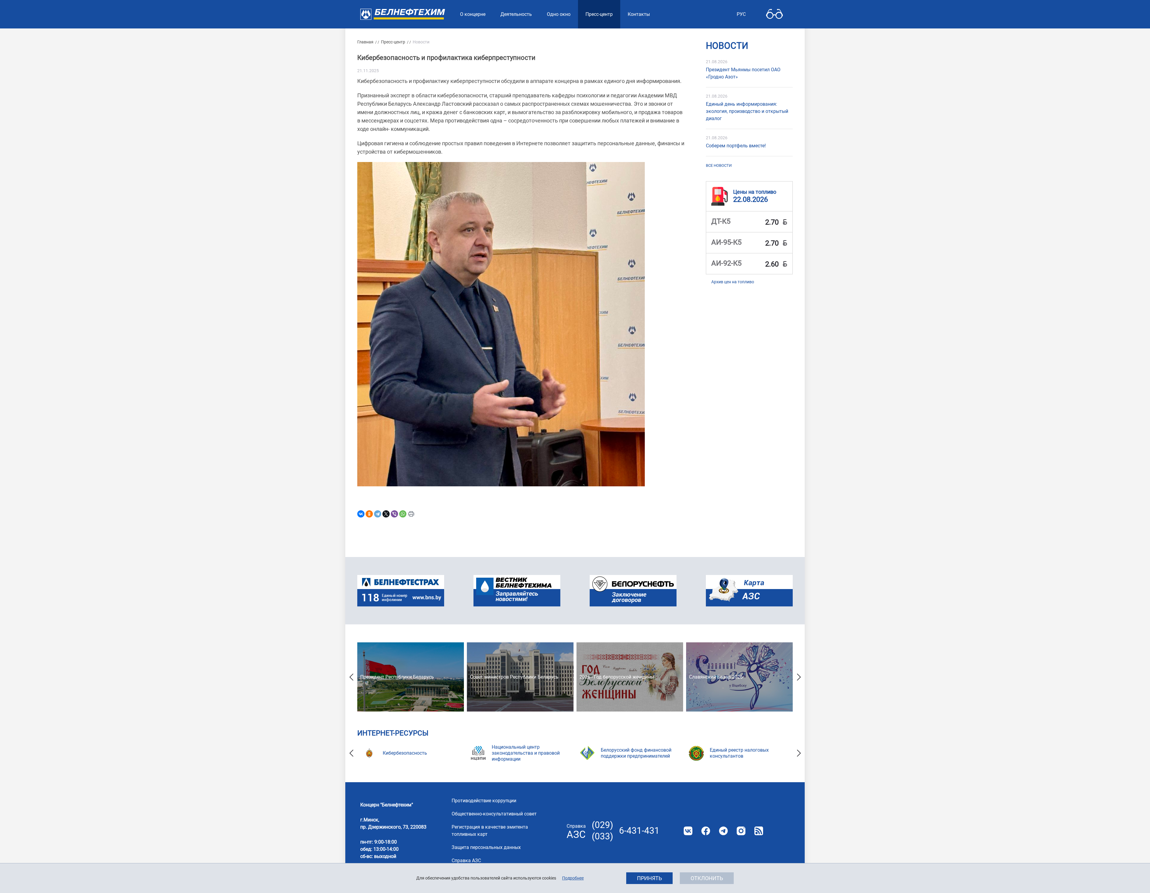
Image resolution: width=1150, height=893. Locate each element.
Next (799, 677)
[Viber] (394, 513)
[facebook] (706, 831)
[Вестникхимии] (516, 590)
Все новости (719, 165)
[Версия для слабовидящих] (774, 14)
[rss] (759, 831)
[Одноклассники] (369, 513)
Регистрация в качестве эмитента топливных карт (490, 830)
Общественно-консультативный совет (494, 814)
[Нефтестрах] (400, 590)
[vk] (688, 831)
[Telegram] (377, 513)
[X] (386, 513)
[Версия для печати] (411, 514)
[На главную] (402, 14)
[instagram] (741, 831)
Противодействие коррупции (484, 800)
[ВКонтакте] (360, 513)
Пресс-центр (393, 42)
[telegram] (723, 831)
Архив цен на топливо (732, 281)
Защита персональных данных (486, 847)
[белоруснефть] (633, 590)
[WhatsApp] (402, 513)
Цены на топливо (754, 191)
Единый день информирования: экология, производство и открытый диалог (747, 111)
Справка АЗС (466, 860)
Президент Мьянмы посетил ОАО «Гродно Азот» (743, 73)
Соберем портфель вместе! (736, 146)
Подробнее (573, 878)
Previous (351, 677)
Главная (365, 42)
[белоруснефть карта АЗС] (749, 590)
